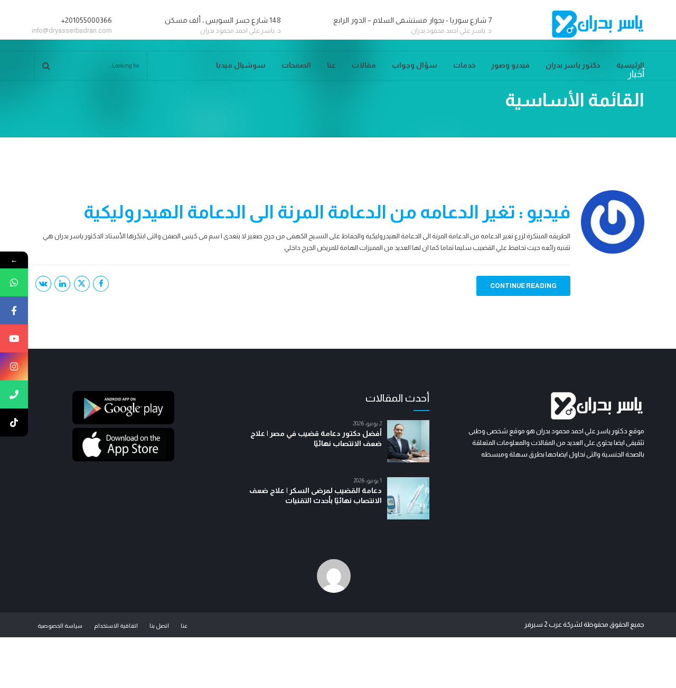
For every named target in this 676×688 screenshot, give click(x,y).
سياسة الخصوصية (59, 625)
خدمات (464, 65)
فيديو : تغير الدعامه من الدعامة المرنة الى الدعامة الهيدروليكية (326, 211)
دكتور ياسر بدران (573, 65)
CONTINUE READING (523, 286)
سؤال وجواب (414, 65)
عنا (331, 65)
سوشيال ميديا (241, 65)
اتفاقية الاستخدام (116, 625)
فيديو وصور (510, 65)
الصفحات (296, 65)
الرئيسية (630, 65)
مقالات (364, 65)
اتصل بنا (159, 625)
